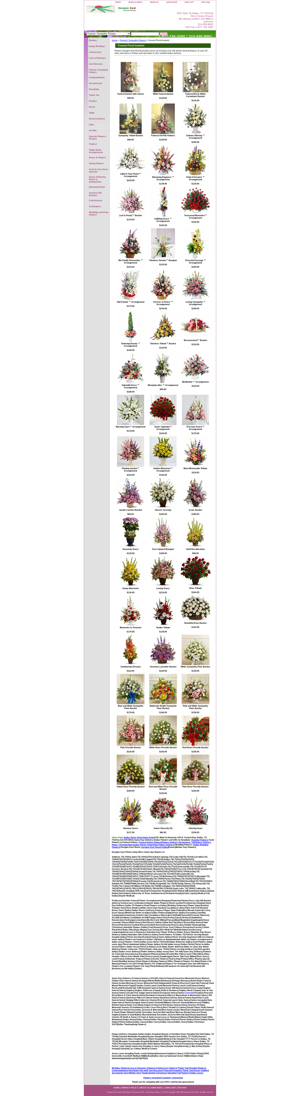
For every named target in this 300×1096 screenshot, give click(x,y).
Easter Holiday (201, 1070)
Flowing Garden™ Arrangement (130, 469)
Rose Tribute (195, 588)
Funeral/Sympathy (172, 1070)
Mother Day (134, 1073)
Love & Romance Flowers (142, 1068)
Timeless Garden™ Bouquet (163, 260)
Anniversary (95, 52)
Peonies (93, 40)
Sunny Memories (130, 588)
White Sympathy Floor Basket (195, 667)
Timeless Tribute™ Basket (163, 343)
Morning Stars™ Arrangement (130, 427)
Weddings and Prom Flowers (99, 213)
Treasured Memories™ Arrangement (195, 216)
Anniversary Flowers (166, 1068)
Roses (92, 107)
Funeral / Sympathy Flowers (133, 40)
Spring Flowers (96, 163)
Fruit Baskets (95, 200)
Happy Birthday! (97, 46)
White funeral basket (163, 94)
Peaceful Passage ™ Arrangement (195, 261)
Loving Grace (163, 588)
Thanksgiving (148, 1073)
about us (154, 2)
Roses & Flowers (97, 157)
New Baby (134, 1070)
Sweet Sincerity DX (163, 828)
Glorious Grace (130, 828)
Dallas (165, 847)
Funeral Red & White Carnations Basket (195, 95)
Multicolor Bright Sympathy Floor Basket (163, 707)
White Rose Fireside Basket (163, 747)
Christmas (161, 1073)
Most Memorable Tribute (195, 468)
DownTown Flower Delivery (160, 845)
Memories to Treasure (130, 627)
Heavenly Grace (131, 549)
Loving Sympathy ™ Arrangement (195, 303)
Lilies (91, 124)
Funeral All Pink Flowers (163, 135)
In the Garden (195, 510)
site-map (205, 2)
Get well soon (95, 83)
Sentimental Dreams (130, 667)
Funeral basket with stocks (130, 94)
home (118, 2)
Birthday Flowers (120, 1068)
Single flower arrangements (96, 151)
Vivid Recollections (195, 549)
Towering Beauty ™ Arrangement (130, 344)
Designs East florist (151, 847)
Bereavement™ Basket (195, 340)
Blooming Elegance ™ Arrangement (163, 178)
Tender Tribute (163, 627)
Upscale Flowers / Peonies (97, 137)
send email (171, 2)
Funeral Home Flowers (150, 842)
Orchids (93, 130)
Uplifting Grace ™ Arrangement (163, 220)
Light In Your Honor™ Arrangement (130, 175)
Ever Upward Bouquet (163, 549)
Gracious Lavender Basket (163, 667)
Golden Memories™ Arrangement (163, 469)
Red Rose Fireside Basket (195, 747)
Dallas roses (196, 1073)
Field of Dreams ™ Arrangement (195, 178)
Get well (144, 1070)
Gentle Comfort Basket (130, 510)
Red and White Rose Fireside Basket (163, 788)
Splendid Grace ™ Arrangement (130, 386)
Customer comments (171, 1078)
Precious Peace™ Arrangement (195, 428)
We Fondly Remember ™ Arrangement (130, 261)
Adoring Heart (195, 828)
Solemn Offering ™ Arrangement (195, 136)
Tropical (93, 144)
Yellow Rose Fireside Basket (130, 787)
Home (115, 40)
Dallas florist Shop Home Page (139, 837)
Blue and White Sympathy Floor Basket (130, 707)
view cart (189, 2)
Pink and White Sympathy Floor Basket (195, 707)
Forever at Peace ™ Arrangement (163, 303)
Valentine (171, 1073)
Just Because (155, 1070)
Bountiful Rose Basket (195, 623)
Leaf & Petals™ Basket (130, 215)
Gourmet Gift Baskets (95, 194)
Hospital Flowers (199, 840)
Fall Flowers (183, 1073)
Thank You (183, 1068)
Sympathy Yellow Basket (130, 135)
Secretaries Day (120, 1073)
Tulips (92, 113)
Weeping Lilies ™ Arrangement (163, 385)
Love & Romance (97, 58)
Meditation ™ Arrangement (195, 382)
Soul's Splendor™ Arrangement (163, 428)
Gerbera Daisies (97, 119)
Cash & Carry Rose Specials (98, 170)
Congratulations (120, 1070)
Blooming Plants (97, 187)
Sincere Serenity (163, 510)
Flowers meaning (151, 1078)
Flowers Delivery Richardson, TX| (178, 842)
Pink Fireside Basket (130, 747)
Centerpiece (95, 206)
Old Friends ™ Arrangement (130, 302)
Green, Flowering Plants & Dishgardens (97, 179)
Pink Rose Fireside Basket (195, 787)
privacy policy (135, 2)
